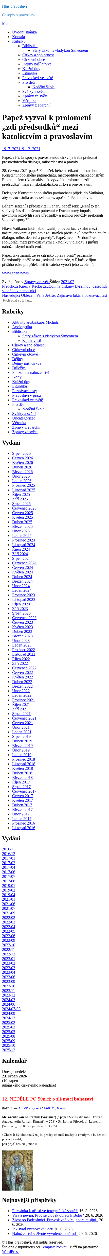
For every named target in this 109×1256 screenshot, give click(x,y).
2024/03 (8, 1000)
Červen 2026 (22, 458)
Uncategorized (23, 418)
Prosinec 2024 (23, 540)
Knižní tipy (31, 68)
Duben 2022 (22, 681)
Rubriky (18, 41)
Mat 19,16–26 (55, 1108)
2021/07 (67, 282)
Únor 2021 (21, 727)
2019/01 (8, 885)
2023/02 (8, 963)
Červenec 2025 (24, 508)
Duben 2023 (22, 631)
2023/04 (8, 972)
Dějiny (17, 359)
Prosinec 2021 (23, 700)
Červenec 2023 (24, 618)
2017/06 (8, 872)
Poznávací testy (24, 391)
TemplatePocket (53, 1247)
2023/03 (8, 968)
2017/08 (8, 881)
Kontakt (18, 36)
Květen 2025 (22, 517)
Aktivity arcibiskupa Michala (35, 322)
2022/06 (8, 936)
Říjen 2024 (21, 549)
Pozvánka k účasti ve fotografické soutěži (45, 1211)
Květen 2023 (22, 627)
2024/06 (8, 1004)
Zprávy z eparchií (36, 105)
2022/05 (8, 931)
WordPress (10, 1251)
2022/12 (8, 954)
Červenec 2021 (24, 718)
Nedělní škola (43, 87)
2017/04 (8, 867)
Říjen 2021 (21, 704)
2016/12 (8, 853)
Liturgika (29, 73)
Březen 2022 (22, 686)
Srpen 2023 (21, 613)
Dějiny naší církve (36, 64)
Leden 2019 (21, 755)
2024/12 (8, 1018)
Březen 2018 (22, 777)
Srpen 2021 (21, 713)
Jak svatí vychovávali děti (32, 1229)
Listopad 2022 (23, 654)
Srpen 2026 (21, 453)
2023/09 (8, 981)
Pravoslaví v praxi (26, 395)
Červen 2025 (22, 513)
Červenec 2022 (24, 668)
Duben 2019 (22, 741)
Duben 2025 (22, 522)
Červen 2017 (22, 796)
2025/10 (8, 1045)
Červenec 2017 (24, 791)
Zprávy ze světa (35, 96)
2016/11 (8, 849)
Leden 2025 (21, 535)
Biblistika (30, 46)
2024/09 (8, 1013)
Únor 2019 (21, 750)
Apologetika (22, 327)
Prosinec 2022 (23, 650)
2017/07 (8, 876)
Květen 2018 (22, 768)
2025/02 (8, 1022)
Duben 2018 (22, 773)
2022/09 (8, 940)
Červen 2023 (22, 622)
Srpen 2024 (21, 558)
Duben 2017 (22, 805)
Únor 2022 (21, 691)
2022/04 (8, 926)
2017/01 (8, 858)
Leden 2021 (21, 732)
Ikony (17, 377)
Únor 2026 (21, 476)
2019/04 (8, 895)
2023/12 (8, 995)
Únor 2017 (21, 814)
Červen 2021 (22, 723)
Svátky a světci (34, 91)
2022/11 (8, 949)
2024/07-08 (11, 1009)
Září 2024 (20, 554)
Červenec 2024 (24, 563)
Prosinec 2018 (23, 759)
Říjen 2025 (21, 494)
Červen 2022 (22, 672)
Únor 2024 (21, 586)
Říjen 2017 (21, 782)
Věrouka (29, 100)
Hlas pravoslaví (14, 6)
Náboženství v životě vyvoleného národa (45, 1233)
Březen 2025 (22, 526)
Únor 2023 (21, 640)
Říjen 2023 (21, 604)
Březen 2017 (22, 809)
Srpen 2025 (21, 503)
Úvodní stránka (24, 32)
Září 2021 (20, 709)
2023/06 (8, 977)
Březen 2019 (22, 745)
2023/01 (8, 958)
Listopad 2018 (23, 764)
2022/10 (8, 945)
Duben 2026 (22, 467)
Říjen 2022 (21, 659)
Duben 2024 (22, 576)
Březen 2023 (22, 636)
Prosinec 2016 (23, 823)
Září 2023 (20, 608)
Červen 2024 (22, 567)
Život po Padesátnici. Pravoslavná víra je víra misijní (55, 1220)
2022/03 (8, 922)
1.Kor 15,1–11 (30, 1108)
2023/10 (8, 986)
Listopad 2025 (23, 490)
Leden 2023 (21, 645)
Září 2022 (20, 663)
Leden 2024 (21, 590)
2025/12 (8, 1050)
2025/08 (8, 1036)
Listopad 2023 (23, 599)
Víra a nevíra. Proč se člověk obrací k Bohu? (48, 1215)
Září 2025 (20, 499)
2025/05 (8, 1032)
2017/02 (8, 863)
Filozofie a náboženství (30, 372)
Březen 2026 (22, 471)
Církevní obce (33, 59)
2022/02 (8, 917)
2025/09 (8, 1041)
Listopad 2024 (23, 545)
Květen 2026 (22, 462)
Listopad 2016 (23, 828)
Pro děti (28, 82)
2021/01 (8, 899)
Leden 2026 (21, 481)
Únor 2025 (21, 531)
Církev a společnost (38, 55)
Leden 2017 (21, 818)
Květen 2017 (22, 800)
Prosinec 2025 (23, 485)
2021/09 (8, 913)
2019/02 (8, 890)
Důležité (19, 368)
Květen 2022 (22, 677)
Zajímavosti (31, 340)
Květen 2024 (22, 572)
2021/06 (8, 904)
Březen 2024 (22, 581)
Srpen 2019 (21, 736)
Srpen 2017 (21, 786)
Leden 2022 (21, 695)
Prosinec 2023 (23, 595)
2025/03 (8, 1027)
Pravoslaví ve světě (37, 78)
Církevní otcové (25, 354)
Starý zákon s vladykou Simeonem (60, 50)
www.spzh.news (15, 273)
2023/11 (8, 990)
